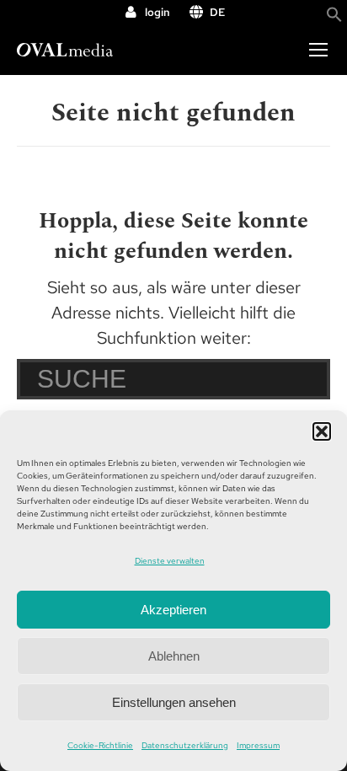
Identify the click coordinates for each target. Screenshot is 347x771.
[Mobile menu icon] (318, 50)
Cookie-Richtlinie (100, 745)
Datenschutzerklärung (184, 745)
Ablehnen (174, 656)
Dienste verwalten (170, 560)
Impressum (258, 745)
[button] (321, 431)
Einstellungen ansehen (174, 702)
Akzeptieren (173, 609)
